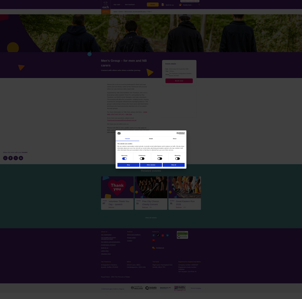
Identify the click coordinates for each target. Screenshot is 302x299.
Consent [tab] (127, 138)
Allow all (173, 165)
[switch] (142, 158)
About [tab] (174, 138)
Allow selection (151, 165)
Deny (128, 165)
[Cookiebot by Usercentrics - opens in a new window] (178, 133)
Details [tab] (151, 138)
